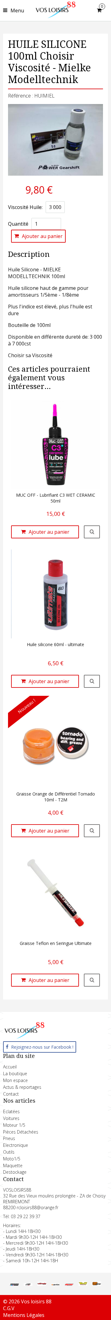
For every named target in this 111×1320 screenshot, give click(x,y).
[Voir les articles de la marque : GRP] (96, 1283)
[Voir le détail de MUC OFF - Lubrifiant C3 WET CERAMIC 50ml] (92, 531)
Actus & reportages (22, 1087)
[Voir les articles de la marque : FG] (28, 1283)
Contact (11, 1094)
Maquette (13, 1165)
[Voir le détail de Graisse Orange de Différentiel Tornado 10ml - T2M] (92, 830)
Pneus (9, 1138)
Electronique (15, 1145)
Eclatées (11, 1111)
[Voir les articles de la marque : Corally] (69, 1283)
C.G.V (8, 1308)
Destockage (15, 1172)
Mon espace (15, 1080)
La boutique (15, 1073)
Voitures (11, 1118)
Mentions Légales (23, 1315)
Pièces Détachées (20, 1132)
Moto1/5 (11, 1159)
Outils (8, 1152)
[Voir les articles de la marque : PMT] (83, 1283)
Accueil (10, 1067)
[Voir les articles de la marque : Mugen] (14, 1283)
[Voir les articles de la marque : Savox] (55, 1283)
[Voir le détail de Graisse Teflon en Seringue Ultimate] (92, 980)
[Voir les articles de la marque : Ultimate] (41, 1283)
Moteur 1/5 (14, 1125)
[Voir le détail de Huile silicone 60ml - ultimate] (92, 681)
